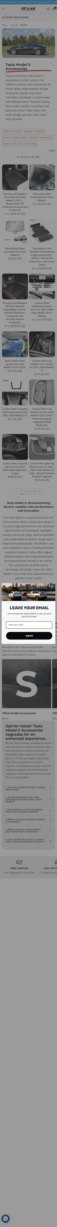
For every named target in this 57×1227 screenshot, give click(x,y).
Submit (29, 635)
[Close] (52, 586)
